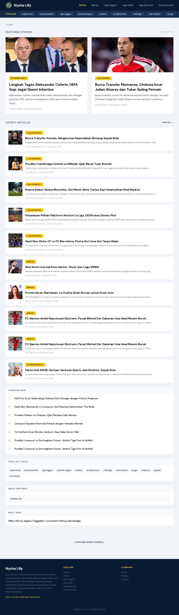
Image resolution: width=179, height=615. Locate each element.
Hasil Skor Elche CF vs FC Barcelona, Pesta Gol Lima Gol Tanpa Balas (72, 241)
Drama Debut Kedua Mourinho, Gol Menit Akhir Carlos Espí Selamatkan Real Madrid (82, 189)
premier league (85, 14)
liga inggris (65, 14)
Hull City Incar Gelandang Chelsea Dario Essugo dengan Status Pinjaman (56, 398)
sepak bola (27, 14)
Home (82, 5)
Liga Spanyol (146, 5)
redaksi (102, 14)
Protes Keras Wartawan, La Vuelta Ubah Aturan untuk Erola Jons (69, 293)
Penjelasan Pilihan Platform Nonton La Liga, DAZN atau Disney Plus (70, 215)
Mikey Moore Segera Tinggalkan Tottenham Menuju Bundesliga (44, 520)
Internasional (166, 5)
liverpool (145, 470)
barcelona (15, 476)
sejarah (157, 470)
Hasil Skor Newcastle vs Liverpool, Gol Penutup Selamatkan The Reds (54, 406)
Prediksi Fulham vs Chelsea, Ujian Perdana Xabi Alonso (46, 415)
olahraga (137, 14)
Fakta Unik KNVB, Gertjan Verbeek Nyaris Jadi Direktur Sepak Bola (70, 370)
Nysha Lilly (16, 498)
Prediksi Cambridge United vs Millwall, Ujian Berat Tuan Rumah (68, 164)
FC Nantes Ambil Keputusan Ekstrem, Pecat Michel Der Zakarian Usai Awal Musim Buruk (85, 318)
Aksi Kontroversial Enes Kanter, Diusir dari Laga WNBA (62, 267)
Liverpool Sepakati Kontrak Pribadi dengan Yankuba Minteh (49, 423)
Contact (125, 579)
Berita (95, 5)
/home (9, 24)
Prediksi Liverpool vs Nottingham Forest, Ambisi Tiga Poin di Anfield (54, 440)
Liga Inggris (110, 5)
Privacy (124, 575)
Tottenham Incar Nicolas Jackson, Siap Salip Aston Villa (47, 432)
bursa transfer (46, 14)
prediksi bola (120, 14)
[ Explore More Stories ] (89, 542)
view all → (167, 122)
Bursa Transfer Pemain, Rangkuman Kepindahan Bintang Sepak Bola (72, 138)
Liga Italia (127, 5)
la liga (170, 14)
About (124, 572)
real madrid (154, 14)
